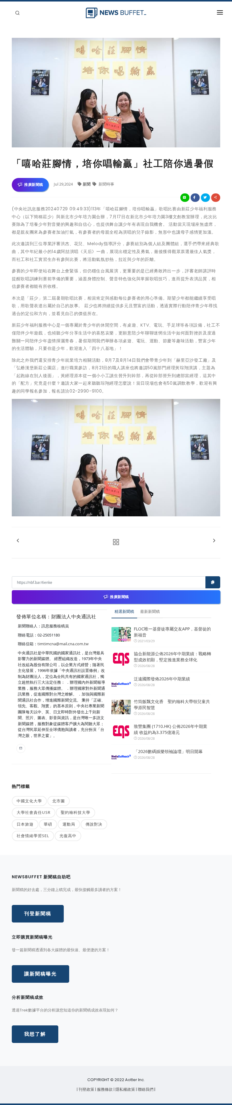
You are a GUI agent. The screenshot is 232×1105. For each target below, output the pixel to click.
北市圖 (58, 801)
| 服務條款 (104, 1089)
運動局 (69, 824)
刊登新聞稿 (37, 913)
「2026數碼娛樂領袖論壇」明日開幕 (168, 751)
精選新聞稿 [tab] (124, 611)
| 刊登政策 (86, 1089)
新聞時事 (106, 184)
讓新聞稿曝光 (40, 973)
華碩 (48, 824)
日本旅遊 (25, 824)
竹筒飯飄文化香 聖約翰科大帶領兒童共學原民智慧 (172, 704)
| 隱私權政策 (125, 1089)
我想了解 (35, 1034)
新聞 (87, 184)
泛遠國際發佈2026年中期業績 (162, 679)
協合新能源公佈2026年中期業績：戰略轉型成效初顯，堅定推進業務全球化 (172, 657)
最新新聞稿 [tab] (150, 611)
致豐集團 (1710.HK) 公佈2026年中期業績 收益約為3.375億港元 (170, 729)
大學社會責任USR (33, 812)
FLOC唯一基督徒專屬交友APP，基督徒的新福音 (172, 632)
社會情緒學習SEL (33, 835)
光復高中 (68, 835)
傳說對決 (93, 824)
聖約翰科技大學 (75, 812)
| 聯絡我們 (145, 1089)
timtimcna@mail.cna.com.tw (63, 643)
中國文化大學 (29, 801)
